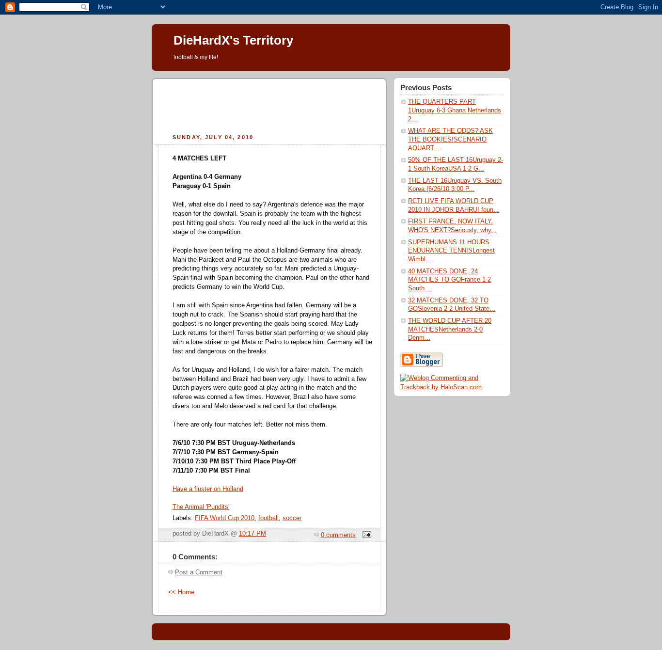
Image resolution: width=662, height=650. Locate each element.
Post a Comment (198, 572)
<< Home (181, 592)
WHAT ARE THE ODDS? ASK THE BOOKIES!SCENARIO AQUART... (450, 139)
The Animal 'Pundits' (201, 507)
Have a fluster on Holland (208, 489)
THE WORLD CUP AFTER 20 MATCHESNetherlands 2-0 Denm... (449, 329)
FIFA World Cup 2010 (224, 518)
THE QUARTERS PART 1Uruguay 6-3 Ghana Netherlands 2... (454, 110)
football (268, 518)
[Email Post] (365, 535)
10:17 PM (252, 533)
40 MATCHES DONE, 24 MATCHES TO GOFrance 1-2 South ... (449, 280)
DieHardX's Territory (233, 40)
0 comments (338, 535)
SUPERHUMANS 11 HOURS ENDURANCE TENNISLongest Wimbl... (451, 251)
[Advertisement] (269, 105)
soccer (292, 518)
